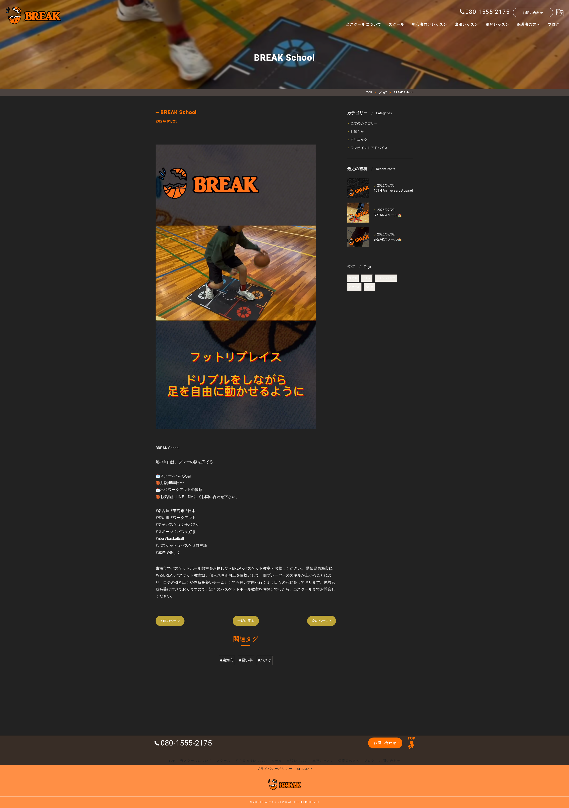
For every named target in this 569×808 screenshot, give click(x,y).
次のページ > (321, 621)
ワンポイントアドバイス (369, 148)
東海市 (353, 278)
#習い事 (246, 660)
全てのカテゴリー (364, 123)
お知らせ (357, 132)
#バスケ (265, 660)
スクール (354, 286)
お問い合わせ (533, 12)
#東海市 (227, 660)
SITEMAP (304, 768)
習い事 (369, 286)
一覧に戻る (245, 621)
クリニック (359, 140)
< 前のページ (170, 621)
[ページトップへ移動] (411, 743)
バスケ (367, 278)
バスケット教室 (386, 278)
